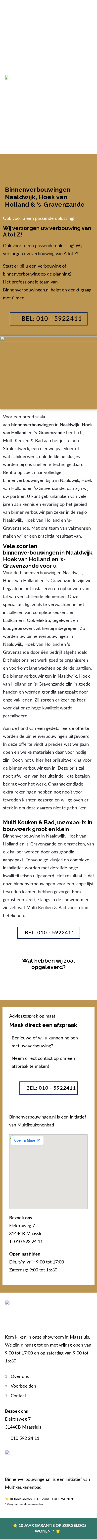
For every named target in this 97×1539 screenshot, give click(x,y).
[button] (88, 77)
